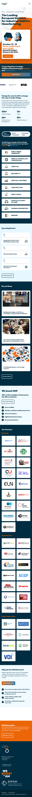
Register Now (8, 56)
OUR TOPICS (16, 74)
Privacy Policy (12, 792)
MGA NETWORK (8, 401)
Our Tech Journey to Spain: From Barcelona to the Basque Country (13, 340)
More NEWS (7, 376)
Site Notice (4, 792)
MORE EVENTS (8, 275)
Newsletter (7, 735)
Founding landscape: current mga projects (13, 367)
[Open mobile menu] (29, 3)
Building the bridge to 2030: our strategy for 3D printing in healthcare (15, 312)
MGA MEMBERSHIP (8, 683)
